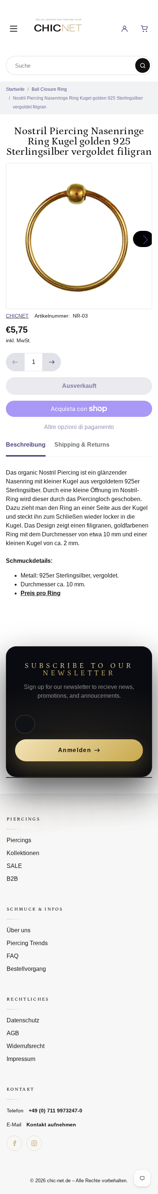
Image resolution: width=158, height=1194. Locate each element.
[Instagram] (34, 1143)
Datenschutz (23, 1020)
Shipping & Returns (81, 445)
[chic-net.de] (57, 27)
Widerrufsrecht (25, 1046)
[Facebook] (14, 1143)
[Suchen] (142, 65)
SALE (14, 866)
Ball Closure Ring (49, 89)
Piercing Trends (27, 943)
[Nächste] (143, 239)
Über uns (18, 930)
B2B (12, 879)
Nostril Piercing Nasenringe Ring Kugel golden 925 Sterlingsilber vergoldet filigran (78, 103)
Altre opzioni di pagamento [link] (79, 427)
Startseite (15, 89)
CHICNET (17, 316)
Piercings (19, 840)
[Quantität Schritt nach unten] (15, 362)
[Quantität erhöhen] (52, 362)
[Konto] (124, 28)
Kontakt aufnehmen (51, 1124)
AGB (13, 1033)
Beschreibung (26, 445)
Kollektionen (23, 853)
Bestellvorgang (26, 969)
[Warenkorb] (144, 28)
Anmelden (74, 750)
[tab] (30, 447)
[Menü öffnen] (13, 28)
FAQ (12, 956)
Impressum (21, 1059)
